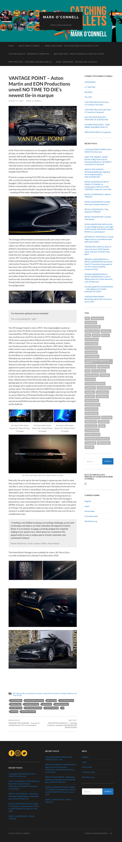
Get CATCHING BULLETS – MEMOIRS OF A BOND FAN (96, 118)
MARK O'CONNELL (61, 17)
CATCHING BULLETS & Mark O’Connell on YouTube (97, 103)
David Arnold (103, 367)
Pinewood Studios (92, 417)
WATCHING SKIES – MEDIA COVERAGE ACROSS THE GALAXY (79, 54)
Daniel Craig (41, 693)
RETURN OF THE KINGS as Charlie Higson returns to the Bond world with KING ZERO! (99, 239)
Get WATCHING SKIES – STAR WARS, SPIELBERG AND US (97, 125)
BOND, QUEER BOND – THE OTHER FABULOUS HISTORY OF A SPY (72, 46)
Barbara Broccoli (22, 693)
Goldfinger (105, 375)
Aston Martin (16, 700)
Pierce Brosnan (91, 413)
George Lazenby (92, 375)
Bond (88, 335)
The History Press (92, 434)
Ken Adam (90, 396)
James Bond (46, 704)
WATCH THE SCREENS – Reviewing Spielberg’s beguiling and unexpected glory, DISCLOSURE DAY (97, 173)
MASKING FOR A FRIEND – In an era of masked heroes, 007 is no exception (24, 722)
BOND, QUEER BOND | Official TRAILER (97, 195)
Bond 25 (33, 693)
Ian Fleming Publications (95, 384)
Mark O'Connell (34, 101)
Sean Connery (91, 426)
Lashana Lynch (102, 396)
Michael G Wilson (67, 693)
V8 (63, 708)
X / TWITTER (90, 87)
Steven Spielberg (92, 430)
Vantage (14, 711)
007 (14, 693)
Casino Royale (91, 352)
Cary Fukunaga (91, 344)
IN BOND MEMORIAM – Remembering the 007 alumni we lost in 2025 (98, 299)
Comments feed (91, 516)
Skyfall (101, 426)
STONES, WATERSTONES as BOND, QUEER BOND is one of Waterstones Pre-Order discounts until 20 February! (98, 278)
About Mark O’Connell (29, 46)
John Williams (102, 392)
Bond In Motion (91, 339)
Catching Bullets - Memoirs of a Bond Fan (97, 361)
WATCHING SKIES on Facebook (98, 132)
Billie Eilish (106, 331)
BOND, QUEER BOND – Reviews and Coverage (76, 62)
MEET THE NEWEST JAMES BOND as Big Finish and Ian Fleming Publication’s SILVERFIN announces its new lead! (98, 160)
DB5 (87, 371)
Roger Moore (91, 422)
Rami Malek (106, 417)
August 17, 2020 (16, 101)
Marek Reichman (61, 704)
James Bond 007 (104, 388)
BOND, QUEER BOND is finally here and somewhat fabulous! (97, 203)
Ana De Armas (97, 318)
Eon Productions (31, 704)
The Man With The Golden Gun (97, 439)
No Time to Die (16, 708)
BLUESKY (89, 92)
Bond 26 (105, 335)
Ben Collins (51, 700)
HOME (11, 46)
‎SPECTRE (89, 447)
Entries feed (89, 511)
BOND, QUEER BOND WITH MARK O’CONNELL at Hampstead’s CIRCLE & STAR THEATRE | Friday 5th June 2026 (98, 185)
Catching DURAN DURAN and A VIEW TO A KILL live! (98, 150)
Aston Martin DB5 (92, 327)
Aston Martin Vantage (34, 700)
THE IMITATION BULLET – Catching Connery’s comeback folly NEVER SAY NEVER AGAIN (62, 723)
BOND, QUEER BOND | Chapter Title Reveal (98, 218)
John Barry (90, 392)
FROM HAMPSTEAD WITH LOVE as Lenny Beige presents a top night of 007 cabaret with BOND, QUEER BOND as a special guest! (99, 228)
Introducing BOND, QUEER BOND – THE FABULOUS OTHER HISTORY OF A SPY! (99, 289)
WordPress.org (91, 521)
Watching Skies (103, 443)
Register (88, 501)
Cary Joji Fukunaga (93, 348)
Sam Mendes (103, 422)
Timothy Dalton (51, 708)
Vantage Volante (28, 711)
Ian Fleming (90, 379)
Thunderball (90, 443)
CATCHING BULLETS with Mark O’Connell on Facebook (98, 110)
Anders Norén (100, 833)
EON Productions (53, 693)
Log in (87, 506)
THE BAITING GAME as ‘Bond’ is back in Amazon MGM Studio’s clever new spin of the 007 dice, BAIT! (98, 250)
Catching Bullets (66, 700)
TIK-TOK (88, 97)
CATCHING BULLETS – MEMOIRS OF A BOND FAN (29, 54)
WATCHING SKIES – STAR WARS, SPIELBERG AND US (30, 62)
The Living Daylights (33, 708)
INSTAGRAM (90, 82)
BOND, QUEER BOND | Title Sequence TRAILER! (96, 210)
